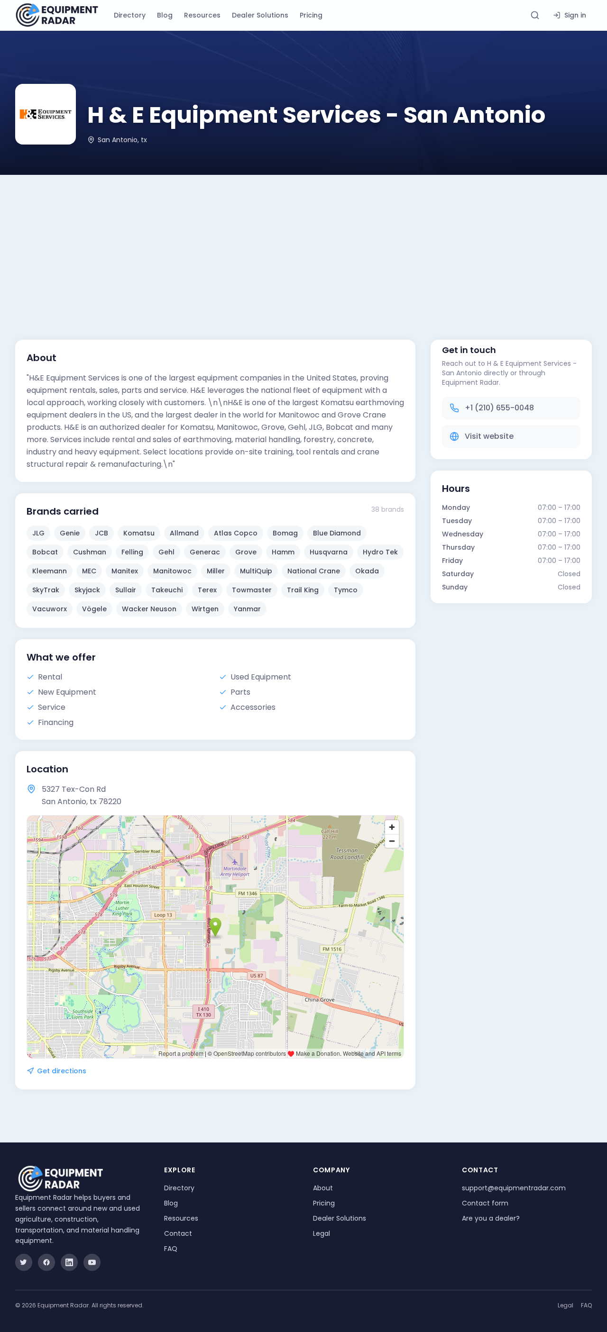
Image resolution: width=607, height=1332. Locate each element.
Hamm (283, 552)
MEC (89, 571)
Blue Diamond (337, 533)
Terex (207, 590)
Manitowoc (172, 571)
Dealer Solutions (260, 15)
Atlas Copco (236, 533)
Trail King (303, 590)
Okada (367, 571)
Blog (165, 15)
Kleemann (49, 571)
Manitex (124, 571)
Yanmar (247, 609)
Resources (202, 15)
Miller (216, 571)
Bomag (285, 533)
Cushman (89, 552)
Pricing (311, 15)
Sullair (125, 590)
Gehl (166, 552)
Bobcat (45, 552)
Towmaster (252, 590)
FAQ (170, 1248)
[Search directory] (534, 15)
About (323, 1188)
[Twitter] (23, 1262)
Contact (178, 1233)
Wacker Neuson (149, 609)
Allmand (184, 533)
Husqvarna (329, 552)
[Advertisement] (303, 246)
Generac (205, 552)
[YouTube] (92, 1262)
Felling (132, 552)
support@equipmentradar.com (514, 1188)
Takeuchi (167, 590)
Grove (246, 552)
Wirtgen (205, 609)
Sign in (575, 15)
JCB (101, 533)
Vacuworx (49, 609)
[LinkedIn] (69, 1262)
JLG (38, 533)
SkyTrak (45, 590)
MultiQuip (256, 571)
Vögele (94, 609)
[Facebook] (46, 1262)
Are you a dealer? (491, 1218)
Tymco (346, 590)
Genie (70, 533)
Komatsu (139, 533)
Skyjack (87, 590)
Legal (321, 1233)
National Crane (313, 571)
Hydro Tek (380, 552)
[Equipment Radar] (57, 15)
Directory (130, 15)
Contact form (485, 1203)
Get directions (61, 1071)
